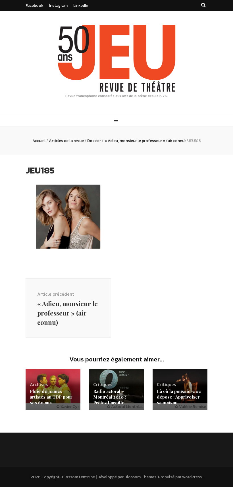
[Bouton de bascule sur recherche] (203, 5)
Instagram (58, 6)
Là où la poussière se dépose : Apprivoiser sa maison (179, 396)
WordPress (192, 477)
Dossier (94, 141)
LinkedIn (80, 6)
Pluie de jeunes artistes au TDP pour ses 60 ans (51, 396)
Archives (39, 384)
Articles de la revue (66, 141)
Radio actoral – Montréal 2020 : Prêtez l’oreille (109, 396)
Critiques (102, 384)
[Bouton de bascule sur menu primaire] (116, 120)
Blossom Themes (140, 477)
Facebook (34, 6)
